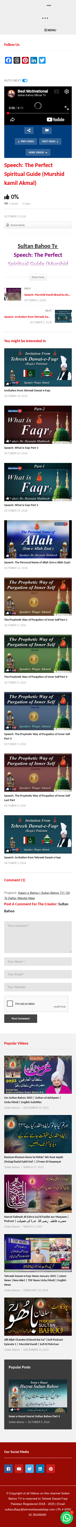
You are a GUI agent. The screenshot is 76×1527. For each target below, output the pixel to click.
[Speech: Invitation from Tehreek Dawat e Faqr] (38, 321)
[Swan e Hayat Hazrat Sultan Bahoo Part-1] (38, 1396)
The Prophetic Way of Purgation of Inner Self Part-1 (35, 619)
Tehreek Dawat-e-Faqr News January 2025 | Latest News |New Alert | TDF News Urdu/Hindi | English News (35, 1281)
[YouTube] (19, 1468)
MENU (52, 30)
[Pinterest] (50, 1468)
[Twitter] (29, 1468)
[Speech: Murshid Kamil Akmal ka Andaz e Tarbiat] (38, 299)
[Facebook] (8, 1468)
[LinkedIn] (40, 1468)
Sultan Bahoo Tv (38, 246)
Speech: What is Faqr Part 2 (21, 448)
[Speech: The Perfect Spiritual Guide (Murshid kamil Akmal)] (38, 367)
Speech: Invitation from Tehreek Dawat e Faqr (32, 857)
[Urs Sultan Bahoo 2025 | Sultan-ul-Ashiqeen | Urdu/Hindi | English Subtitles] (38, 1075)
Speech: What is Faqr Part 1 (21, 505)
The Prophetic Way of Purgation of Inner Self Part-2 (35, 677)
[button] (66, 1517)
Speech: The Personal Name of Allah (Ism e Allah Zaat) (37, 562)
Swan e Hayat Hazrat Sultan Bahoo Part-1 (34, 1416)
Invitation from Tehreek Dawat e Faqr (27, 390)
